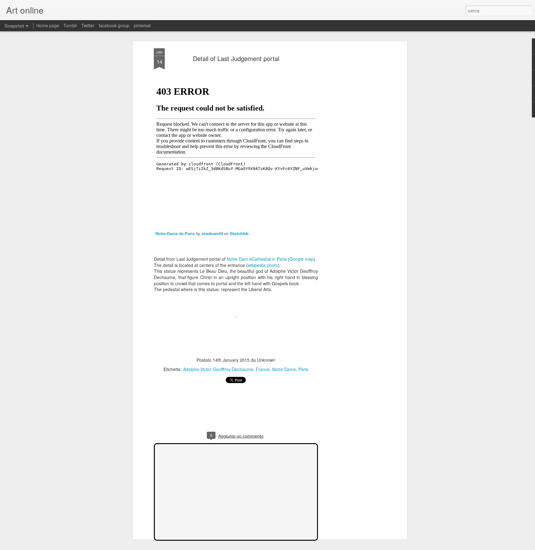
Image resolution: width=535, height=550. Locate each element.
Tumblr (70, 25)
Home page (47, 25)
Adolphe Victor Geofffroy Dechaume (218, 369)
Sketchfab (239, 233)
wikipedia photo (263, 265)
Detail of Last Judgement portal (236, 58)
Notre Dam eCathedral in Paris (257, 259)
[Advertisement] (352, 146)
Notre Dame (284, 369)
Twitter (87, 25)
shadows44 (212, 233)
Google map (301, 259)
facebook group (114, 25)
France (263, 369)
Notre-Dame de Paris (175, 233)
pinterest (142, 25)
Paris (303, 369)
